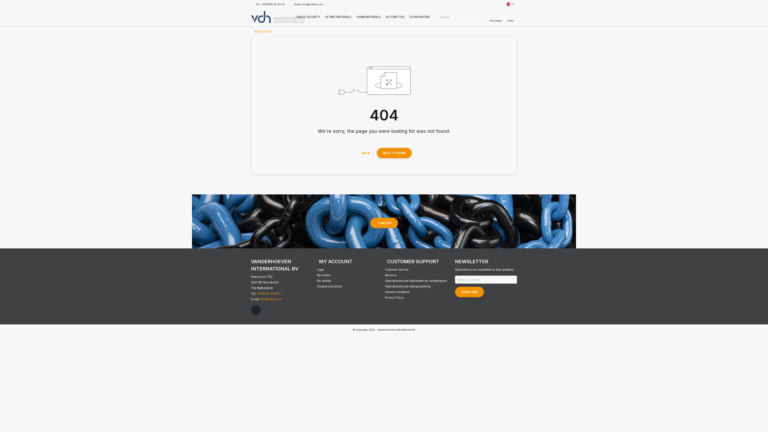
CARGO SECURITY (308, 17)
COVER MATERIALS (422, 17)
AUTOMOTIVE (395, 17)
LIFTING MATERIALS (338, 17)
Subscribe (469, 292)
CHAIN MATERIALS (368, 17)
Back (366, 153)
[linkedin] (256, 310)
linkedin (385, 223)
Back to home (394, 153)
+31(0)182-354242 (269, 293)
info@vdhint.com (271, 299)
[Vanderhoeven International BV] (278, 17)
